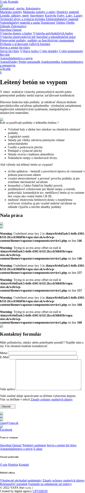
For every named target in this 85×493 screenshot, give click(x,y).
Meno (3, 353)
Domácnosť (48, 22)
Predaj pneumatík (29, 61)
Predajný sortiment (34, 445)
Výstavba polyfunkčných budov (53, 33)
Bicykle (5, 54)
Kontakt (13, 1)
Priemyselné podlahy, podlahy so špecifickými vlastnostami (37, 40)
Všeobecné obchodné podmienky (21, 480)
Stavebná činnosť (11, 29)
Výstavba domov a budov (16, 33)
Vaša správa (7, 389)
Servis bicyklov (9, 51)
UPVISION (40, 491)
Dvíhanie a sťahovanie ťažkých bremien (25, 44)
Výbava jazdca (29, 51)
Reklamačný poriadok (13, 484)
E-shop (37, 448)
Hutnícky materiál (68, 12)
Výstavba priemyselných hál (17, 37)
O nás (3, 1)
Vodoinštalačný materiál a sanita (20, 22)
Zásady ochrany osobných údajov (52, 399)
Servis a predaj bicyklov (15, 47)
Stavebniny (37, 15)
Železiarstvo (18, 26)
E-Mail (4, 357)
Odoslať (6, 406)
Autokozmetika (50, 61)
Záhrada (5, 26)
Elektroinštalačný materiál (62, 19)
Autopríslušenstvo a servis (16, 58)
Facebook (6, 429)
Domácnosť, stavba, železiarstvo (20, 8)
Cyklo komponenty (71, 51)
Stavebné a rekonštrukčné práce (56, 37)
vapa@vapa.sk (9, 423)
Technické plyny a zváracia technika (22, 19)
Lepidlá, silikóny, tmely (14, 15)
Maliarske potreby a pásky (39, 12)
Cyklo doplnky (49, 51)
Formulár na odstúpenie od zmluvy (50, 484)
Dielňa (70, 22)
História (13, 464)
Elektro (60, 22)
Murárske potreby (11, 12)
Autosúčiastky (9, 61)
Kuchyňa (50, 15)
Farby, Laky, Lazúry (70, 15)
